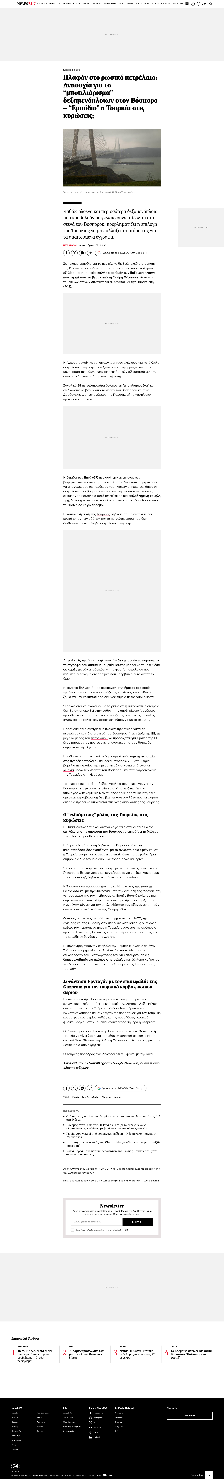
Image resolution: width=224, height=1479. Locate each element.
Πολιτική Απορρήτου (72, 1427)
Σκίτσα (40, 1417)
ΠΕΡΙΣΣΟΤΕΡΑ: (71, 1111)
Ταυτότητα (68, 1417)
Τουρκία (106, 1097)
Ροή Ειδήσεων (43, 1413)
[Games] (204, 4)
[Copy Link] (90, 253)
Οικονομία (16, 1431)
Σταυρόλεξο (110, 1180)
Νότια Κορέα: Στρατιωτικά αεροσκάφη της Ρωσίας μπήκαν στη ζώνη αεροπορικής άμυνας (112, 1152)
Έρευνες (15, 1449)
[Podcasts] (198, 4)
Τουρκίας (103, 514)
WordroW (134, 1180)
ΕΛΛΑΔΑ (42, 4)
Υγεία (13, 1445)
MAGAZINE (110, 4)
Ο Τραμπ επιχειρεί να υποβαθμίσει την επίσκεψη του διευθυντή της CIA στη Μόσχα (113, 1118)
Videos (40, 1427)
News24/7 (119, 1413)
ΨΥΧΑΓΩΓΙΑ (143, 4)
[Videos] (193, 4)
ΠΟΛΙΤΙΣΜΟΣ (126, 4)
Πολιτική (15, 1417)
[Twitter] (74, 253)
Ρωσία (77, 70)
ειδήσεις (82, 1067)
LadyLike (119, 1427)
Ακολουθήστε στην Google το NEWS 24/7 (87, 1169)
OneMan (118, 1422)
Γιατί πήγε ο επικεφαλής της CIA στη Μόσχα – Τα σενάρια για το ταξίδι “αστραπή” (113, 1144)
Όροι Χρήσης (69, 1422)
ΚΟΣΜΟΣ (84, 4)
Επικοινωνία (68, 1431)
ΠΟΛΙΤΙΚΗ (55, 4)
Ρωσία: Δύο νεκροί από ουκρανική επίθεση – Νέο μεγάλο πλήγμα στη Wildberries (112, 1135)
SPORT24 (119, 1417)
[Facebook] (66, 253)
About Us (67, 1413)
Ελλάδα (14, 1413)
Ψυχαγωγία (16, 1440)
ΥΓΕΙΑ (155, 4)
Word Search (151, 1180)
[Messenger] (82, 253)
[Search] (211, 4)
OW (117, 1431)
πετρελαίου (99, 738)
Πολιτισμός (16, 1436)
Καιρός (165, 4)
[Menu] (13, 4)
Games (79, 1180)
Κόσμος (67, 70)
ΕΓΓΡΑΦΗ (190, 1416)
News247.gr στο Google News (111, 1063)
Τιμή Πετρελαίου (90, 1097)
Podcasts (41, 1422)
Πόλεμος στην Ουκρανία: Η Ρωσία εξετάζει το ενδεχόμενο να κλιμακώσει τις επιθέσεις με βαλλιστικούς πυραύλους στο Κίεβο (108, 1126)
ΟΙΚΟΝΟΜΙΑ (70, 4)
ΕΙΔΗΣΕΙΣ (177, 4)
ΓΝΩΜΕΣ (97, 4)
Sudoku (123, 1180)
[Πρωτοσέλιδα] (187, 4)
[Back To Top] (209, 1475)
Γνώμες (14, 1427)
